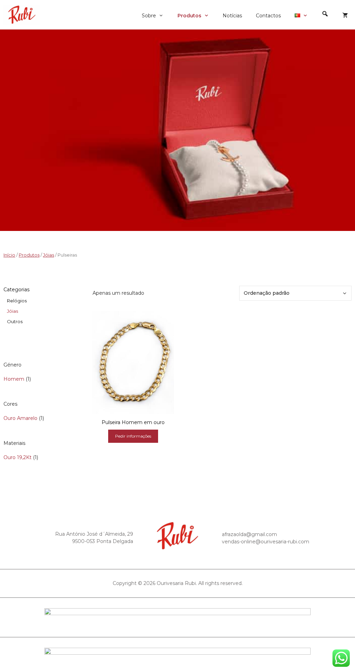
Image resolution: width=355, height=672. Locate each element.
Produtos (189, 15)
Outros (15, 321)
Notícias (232, 15)
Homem (13, 379)
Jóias (48, 255)
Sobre (149, 15)
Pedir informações (133, 436)
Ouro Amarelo (20, 418)
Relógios (17, 300)
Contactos (268, 15)
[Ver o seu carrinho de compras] (345, 15)
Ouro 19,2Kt (17, 457)
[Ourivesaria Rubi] (23, 15)
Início (9, 255)
